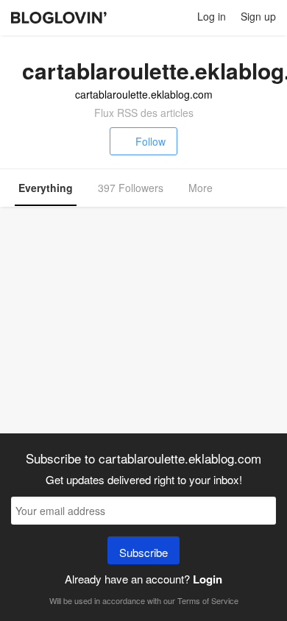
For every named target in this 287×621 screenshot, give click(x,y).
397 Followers (130, 187)
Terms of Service (207, 600)
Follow (150, 141)
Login (207, 579)
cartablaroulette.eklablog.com (144, 94)
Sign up (258, 16)
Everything (45, 187)
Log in (211, 16)
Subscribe (143, 552)
